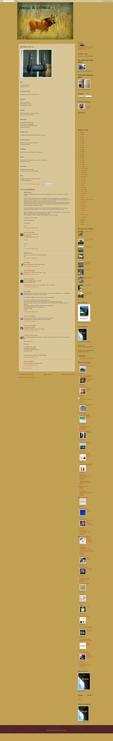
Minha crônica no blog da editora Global (85, 532)
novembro (83, 170)
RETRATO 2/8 (89, 432)
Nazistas (88, 606)
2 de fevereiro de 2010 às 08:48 (31, 266)
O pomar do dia (83, 191)
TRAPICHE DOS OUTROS (86, 376)
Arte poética (83, 210)
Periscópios (83, 206)
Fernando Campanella (29, 335)
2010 (81, 166)
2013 (81, 160)
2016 (81, 153)
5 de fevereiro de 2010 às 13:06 (31, 365)
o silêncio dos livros (84, 583)
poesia (81, 398)
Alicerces (82, 594)
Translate (89, 97)
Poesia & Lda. (83, 556)
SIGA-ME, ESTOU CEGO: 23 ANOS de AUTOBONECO (89, 539)
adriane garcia (83, 530)
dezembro (83, 168)
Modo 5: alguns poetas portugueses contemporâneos (89, 523)
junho (82, 181)
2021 (81, 143)
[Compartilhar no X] (48, 184)
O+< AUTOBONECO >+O (85, 536)
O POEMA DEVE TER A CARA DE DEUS (88, 294)
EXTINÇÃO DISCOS (84, 652)
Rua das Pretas (83, 387)
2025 (81, 134)
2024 (81, 136)
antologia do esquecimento (86, 404)
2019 (81, 147)
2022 (81, 140)
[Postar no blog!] (47, 184)
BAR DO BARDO (28, 270)
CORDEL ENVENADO (89, 510)
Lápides (82, 212)
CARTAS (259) (89, 366)
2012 (81, 162)
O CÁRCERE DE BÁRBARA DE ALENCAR (88, 263)
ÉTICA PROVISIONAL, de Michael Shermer (89, 379)
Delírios (82, 197)
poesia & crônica (34, 7)
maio (82, 183)
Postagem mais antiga (68, 374)
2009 (81, 220)
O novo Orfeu (83, 193)
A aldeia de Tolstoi (88, 247)
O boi (85, 254)
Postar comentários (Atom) (29, 377)
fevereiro (83, 189)
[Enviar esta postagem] (43, 184)
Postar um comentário (27, 368)
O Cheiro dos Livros (84, 616)
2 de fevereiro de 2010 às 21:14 (31, 330)
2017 (81, 151)
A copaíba (82, 204)
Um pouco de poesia (84, 578)
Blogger (64, 730)
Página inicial (47, 374)
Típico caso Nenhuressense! (89, 630)
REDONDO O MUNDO (89, 417)
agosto (82, 176)
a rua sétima (82, 663)
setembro (83, 174)
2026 (81, 132)
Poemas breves (83, 214)
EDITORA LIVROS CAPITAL (88, 644)
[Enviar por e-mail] (46, 184)
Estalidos (82, 208)
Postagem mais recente (26, 374)
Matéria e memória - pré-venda (89, 456)
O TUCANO (87, 285)
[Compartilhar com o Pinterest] (51, 184)
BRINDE (81, 487)
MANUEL (88, 405)
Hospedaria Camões (84, 481)
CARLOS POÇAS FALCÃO (85, 482)
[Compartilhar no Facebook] (50, 184)
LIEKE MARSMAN (88, 558)
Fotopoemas (83, 201)
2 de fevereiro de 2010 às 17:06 (31, 311)
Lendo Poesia (83, 491)
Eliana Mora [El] (28, 232)
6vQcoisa (82, 605)
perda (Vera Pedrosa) (84, 579)
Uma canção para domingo (89, 569)
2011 (81, 164)
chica (25, 262)
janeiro (82, 217)
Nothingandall (83, 475)
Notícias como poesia (85, 453)
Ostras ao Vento (83, 497)
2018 (81, 149)
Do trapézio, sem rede (85, 426)
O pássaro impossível (85, 442)
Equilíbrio (82, 195)
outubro (82, 172)
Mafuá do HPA (83, 365)
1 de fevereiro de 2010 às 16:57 (31, 228)
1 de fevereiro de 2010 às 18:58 (31, 248)
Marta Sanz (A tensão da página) (89, 389)
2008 (81, 222)
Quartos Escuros (84, 567)
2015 (81, 155)
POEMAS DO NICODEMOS (86, 464)
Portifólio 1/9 (89, 465)
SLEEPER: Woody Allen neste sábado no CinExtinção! (89, 656)
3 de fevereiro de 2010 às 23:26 (31, 357)
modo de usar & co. (84, 519)
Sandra (25, 291)
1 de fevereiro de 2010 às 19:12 (31, 258)
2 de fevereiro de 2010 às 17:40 (31, 321)
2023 (81, 138)
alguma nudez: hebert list (85, 665)
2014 (81, 157)
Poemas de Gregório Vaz (85, 431)
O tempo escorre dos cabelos (87, 199)
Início (79, 697)
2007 (81, 224)
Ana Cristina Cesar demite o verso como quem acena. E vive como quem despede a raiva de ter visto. (86, 550)
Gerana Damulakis (28, 325)
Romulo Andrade (28, 316)
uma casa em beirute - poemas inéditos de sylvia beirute (86, 640)
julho (82, 178)
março (82, 187)
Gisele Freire (27, 361)
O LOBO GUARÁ (88, 231)
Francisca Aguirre (83, 427)
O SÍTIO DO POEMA (84, 415)
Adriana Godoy (27, 279)
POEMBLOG (82, 547)
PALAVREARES (83, 508)
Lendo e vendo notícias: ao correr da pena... (85, 477)
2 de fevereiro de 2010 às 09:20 (31, 274)
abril (82, 185)
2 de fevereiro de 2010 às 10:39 (31, 286)
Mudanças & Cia (83, 486)
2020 (81, 145)
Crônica (79, 699)
